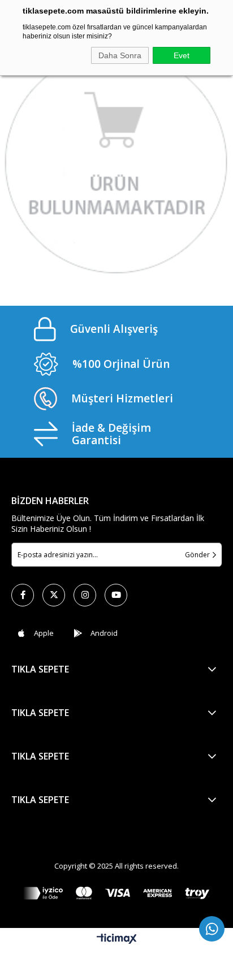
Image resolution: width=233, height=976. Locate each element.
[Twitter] (53, 595)
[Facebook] (22, 595)
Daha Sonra (119, 55)
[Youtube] (116, 595)
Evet (181, 55)
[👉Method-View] (116, 893)
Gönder (197, 554)
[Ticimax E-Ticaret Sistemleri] (117, 939)
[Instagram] (85, 595)
